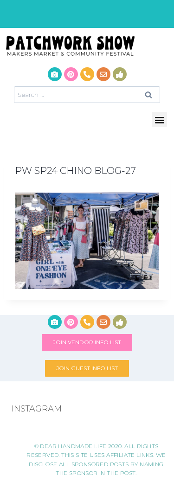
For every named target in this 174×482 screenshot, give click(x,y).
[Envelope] (103, 74)
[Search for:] (87, 94)
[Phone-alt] (87, 74)
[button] (159, 119)
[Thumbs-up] (120, 74)
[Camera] (55, 74)
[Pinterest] (71, 74)
